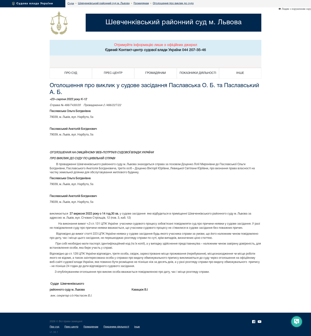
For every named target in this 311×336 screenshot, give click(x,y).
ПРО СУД (70, 73)
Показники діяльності (116, 327)
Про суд (54, 327)
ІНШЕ (240, 73)
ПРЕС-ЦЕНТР (113, 73)
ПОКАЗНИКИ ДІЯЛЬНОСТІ (198, 73)
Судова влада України (34, 3)
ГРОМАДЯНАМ (155, 73)
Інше (137, 327)
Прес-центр (71, 327)
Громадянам (91, 327)
